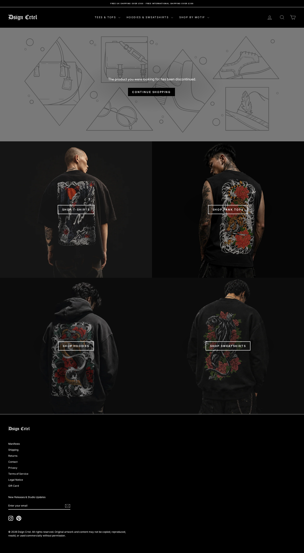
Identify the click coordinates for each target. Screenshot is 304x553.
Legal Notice (15, 479)
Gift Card (13, 485)
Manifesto (14, 443)
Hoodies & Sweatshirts (148, 17)
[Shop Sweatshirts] (228, 346)
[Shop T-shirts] (76, 209)
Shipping (13, 449)
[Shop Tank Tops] (228, 209)
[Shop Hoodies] (76, 346)
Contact (13, 461)
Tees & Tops (106, 17)
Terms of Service (18, 473)
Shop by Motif (192, 17)
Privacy (12, 467)
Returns (12, 455)
